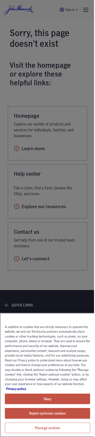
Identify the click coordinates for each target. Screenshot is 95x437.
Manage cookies (47, 428)
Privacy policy (29, 389)
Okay (47, 399)
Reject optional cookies (47, 413)
